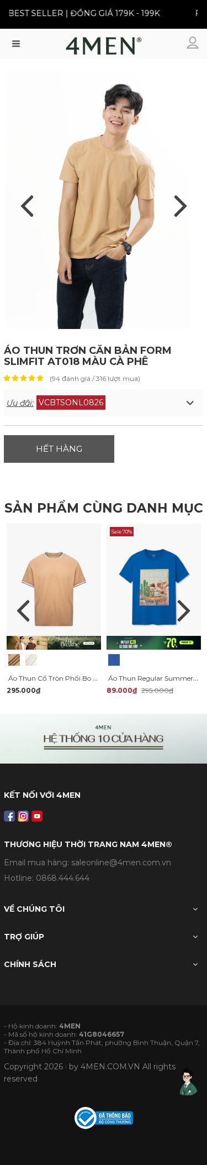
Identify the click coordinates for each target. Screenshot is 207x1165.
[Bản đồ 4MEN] (103, 739)
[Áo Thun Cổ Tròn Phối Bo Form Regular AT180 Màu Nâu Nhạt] (14, 660)
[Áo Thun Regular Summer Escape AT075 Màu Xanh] (114, 660)
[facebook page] (9, 816)
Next (184, 610)
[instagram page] (23, 816)
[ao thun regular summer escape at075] (154, 586)
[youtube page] (37, 816)
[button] (103, 403)
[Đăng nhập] (194, 44)
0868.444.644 (62, 878)
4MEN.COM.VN (110, 1067)
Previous (23, 610)
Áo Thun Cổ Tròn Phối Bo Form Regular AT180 (84, 678)
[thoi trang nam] (103, 48)
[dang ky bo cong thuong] (104, 1117)
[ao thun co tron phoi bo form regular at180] (54, 586)
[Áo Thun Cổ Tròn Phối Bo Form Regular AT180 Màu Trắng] (31, 660)
